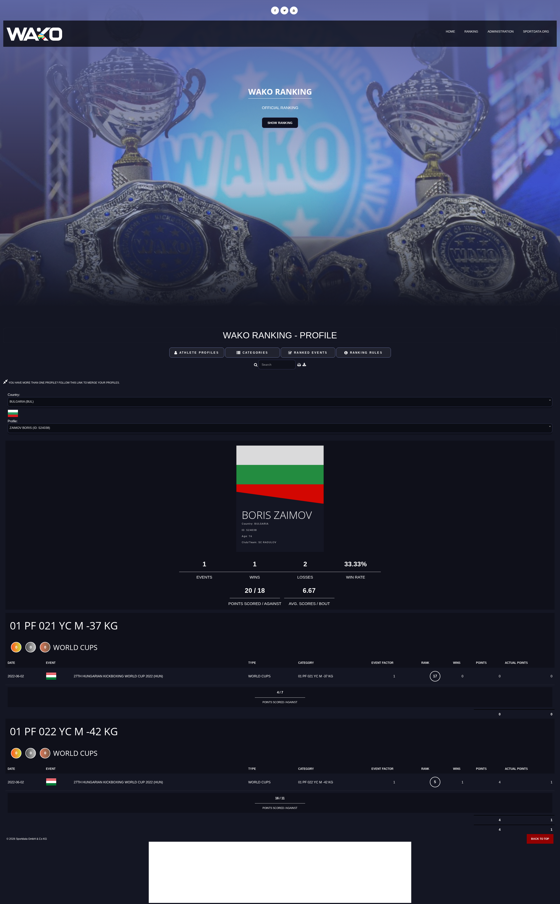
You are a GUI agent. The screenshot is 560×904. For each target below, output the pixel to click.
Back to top (540, 838)
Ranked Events (310, 352)
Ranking (471, 31)
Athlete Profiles (198, 352)
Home (450, 31)
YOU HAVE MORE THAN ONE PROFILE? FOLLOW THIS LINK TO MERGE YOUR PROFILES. (64, 382)
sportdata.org (536, 31)
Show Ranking (280, 123)
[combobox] (280, 402)
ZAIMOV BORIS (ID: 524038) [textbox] (30, 427)
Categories (254, 352)
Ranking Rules (365, 352)
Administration (501, 31)
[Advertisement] (280, 872)
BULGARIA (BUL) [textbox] (22, 401)
